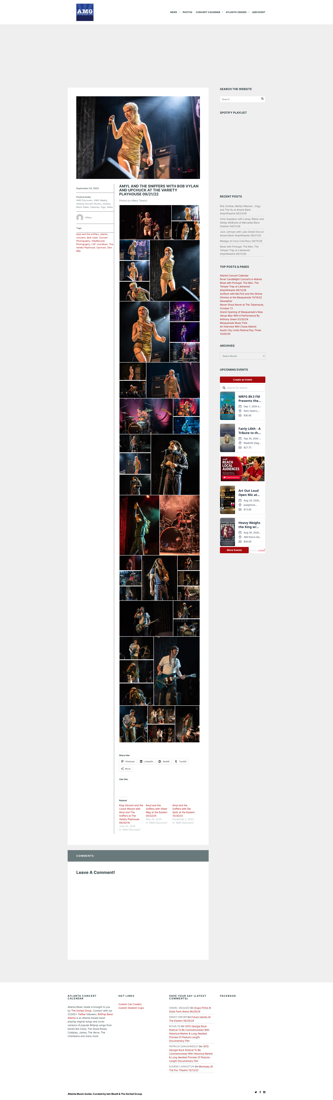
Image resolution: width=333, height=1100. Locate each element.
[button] (145, 222)
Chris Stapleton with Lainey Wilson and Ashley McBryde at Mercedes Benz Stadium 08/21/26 (242, 222)
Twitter (82, 1014)
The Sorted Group (81, 1010)
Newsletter (226, 301)
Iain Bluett (112, 1093)
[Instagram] (263, 1092)
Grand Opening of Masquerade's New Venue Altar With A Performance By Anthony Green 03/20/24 (241, 315)
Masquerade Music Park (233, 322)
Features (94, 207)
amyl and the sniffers (87, 234)
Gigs (103, 207)
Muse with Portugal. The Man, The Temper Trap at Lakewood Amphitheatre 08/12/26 (239, 250)
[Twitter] (255, 1092)
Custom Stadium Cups (131, 1007)
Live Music (102, 244)
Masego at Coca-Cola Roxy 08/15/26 (241, 240)
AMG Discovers (84, 200)
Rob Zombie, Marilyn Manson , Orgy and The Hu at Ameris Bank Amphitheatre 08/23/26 (240, 210)
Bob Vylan (92, 237)
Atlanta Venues (236, 12)
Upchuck (101, 247)
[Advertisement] (166, 50)
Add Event (258, 12)
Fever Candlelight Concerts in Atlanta (241, 279)
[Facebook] (259, 1092)
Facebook (228, 995)
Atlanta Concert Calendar (234, 275)
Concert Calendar (208, 12)
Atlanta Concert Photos (88, 204)
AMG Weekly (100, 200)
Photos (187, 12)
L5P (93, 244)
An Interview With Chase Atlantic (238, 326)
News (173, 12)
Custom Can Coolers (130, 1004)
